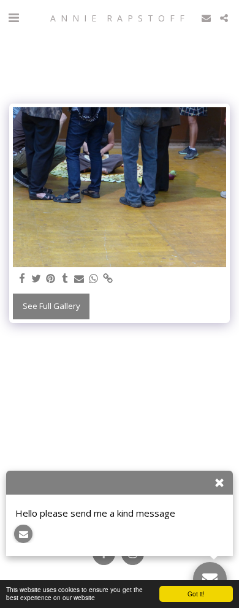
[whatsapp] (93, 278)
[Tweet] (36, 278)
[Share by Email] (79, 278)
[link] (107, 278)
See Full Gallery (51, 305)
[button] (13, 17)
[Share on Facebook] (22, 278)
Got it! (196, 593)
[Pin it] (50, 278)
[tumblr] (64, 278)
